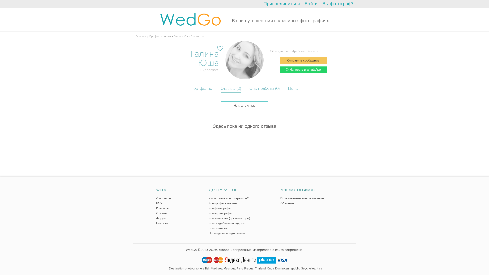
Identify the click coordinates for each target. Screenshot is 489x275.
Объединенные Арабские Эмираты (294, 51)
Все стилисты (218, 228)
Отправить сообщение (303, 60)
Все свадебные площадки (226, 223)
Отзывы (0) (231, 88)
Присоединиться (282, 3)
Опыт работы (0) (264, 88)
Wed (190, 19)
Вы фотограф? (337, 3)
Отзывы (161, 213)
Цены (293, 88)
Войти (311, 3)
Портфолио (201, 88)
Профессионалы (160, 36)
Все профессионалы (223, 203)
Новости (162, 223)
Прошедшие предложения (227, 233)
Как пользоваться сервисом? (229, 198)
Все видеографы (220, 213)
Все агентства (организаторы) (229, 218)
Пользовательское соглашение (302, 198)
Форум (161, 218)
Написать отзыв (244, 106)
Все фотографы (220, 208)
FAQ (159, 203)
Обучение (287, 203)
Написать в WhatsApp (305, 70)
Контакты (162, 208)
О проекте (163, 198)
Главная (141, 36)
